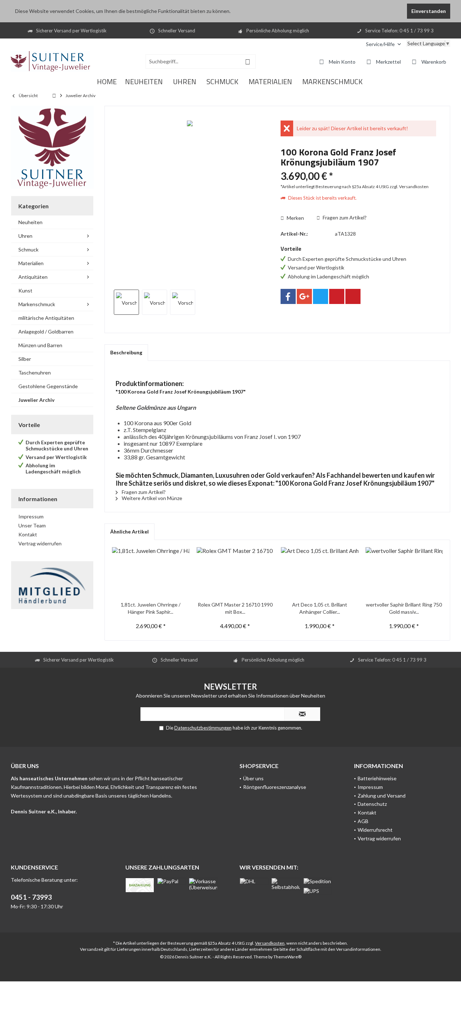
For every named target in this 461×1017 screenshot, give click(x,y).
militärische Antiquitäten (46, 318)
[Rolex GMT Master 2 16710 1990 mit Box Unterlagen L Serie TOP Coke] (235, 572)
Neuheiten (30, 222)
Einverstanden (428, 11)
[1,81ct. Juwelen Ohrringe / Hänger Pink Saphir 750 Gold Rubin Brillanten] (150, 572)
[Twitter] (320, 296)
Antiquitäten (33, 277)
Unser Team (32, 525)
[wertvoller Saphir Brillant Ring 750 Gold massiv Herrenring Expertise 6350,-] (404, 572)
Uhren (25, 236)
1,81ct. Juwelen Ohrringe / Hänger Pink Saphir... (150, 608)
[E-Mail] (353, 296)
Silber (24, 359)
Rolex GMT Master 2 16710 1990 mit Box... (235, 608)
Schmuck (28, 249)
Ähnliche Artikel (129, 531)
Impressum (31, 516)
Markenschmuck (36, 304)
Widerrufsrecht (375, 830)
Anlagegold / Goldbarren (45, 331)
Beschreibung (126, 352)
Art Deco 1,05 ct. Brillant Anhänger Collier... (319, 608)
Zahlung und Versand (382, 796)
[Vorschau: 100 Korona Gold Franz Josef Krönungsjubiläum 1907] (126, 302)
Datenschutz (372, 804)
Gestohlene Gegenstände (48, 386)
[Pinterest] (336, 296)
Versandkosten (270, 943)
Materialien (31, 263)
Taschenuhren (34, 372)
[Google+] (304, 296)
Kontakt (27, 534)
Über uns (253, 778)
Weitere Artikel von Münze (151, 498)
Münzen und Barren (40, 345)
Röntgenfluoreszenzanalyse (274, 787)
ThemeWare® (287, 956)
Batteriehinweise (377, 778)
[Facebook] (288, 296)
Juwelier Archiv (36, 400)
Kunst (25, 290)
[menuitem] (383, 44)
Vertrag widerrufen (40, 543)
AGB (363, 821)
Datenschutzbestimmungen (203, 728)
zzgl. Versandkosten (409, 186)
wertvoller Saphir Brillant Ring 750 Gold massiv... (404, 608)
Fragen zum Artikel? (344, 217)
